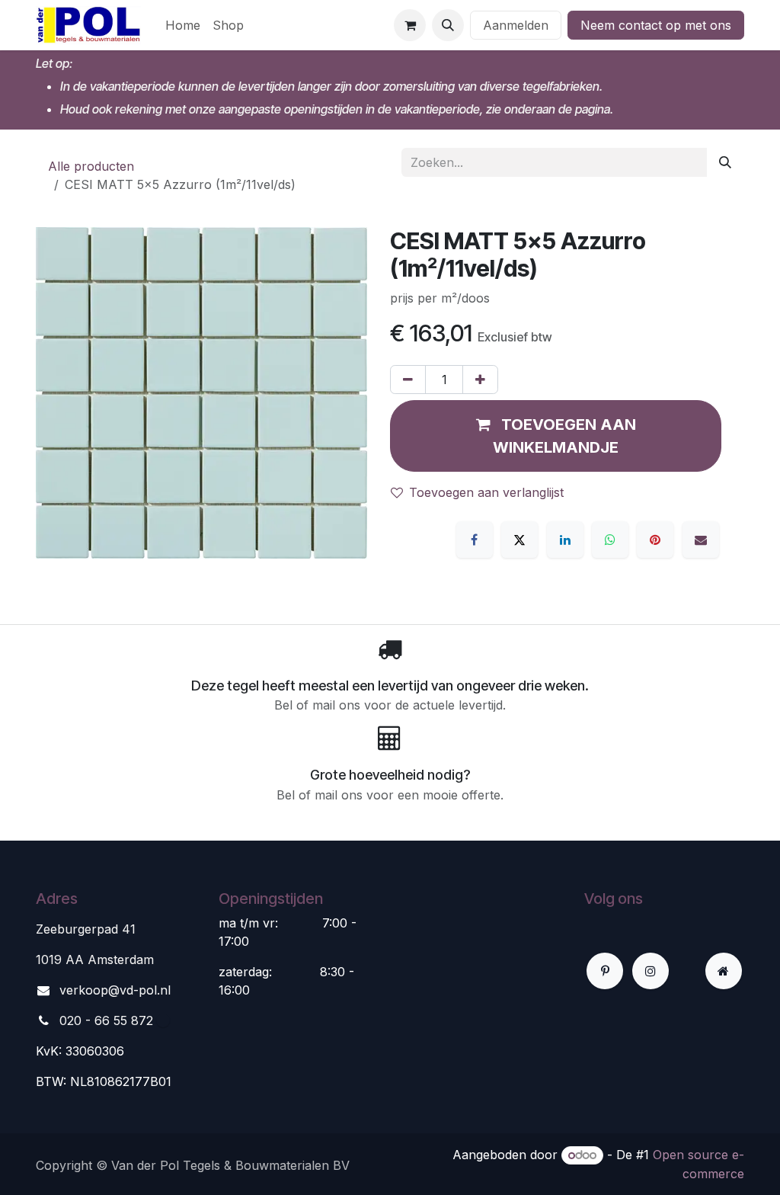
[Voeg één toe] (480, 379)
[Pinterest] (655, 539)
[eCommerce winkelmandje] (410, 25)
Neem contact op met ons (655, 25)
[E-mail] (700, 539)
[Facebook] (474, 539)
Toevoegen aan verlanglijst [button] (486, 492)
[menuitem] (182, 25)
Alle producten (91, 166)
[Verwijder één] (408, 379)
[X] (519, 539)
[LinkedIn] (565, 539)
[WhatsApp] (610, 539)
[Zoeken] (725, 162)
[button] (448, 25)
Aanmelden (515, 25)
